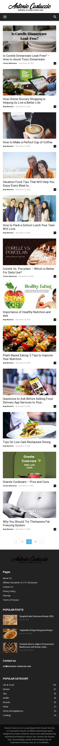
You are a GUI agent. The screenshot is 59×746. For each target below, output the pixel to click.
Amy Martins (8, 106)
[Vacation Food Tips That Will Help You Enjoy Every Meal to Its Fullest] (29, 165)
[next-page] (41, 541)
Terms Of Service (11, 600)
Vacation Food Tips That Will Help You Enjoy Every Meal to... (28, 183)
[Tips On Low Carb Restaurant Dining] (29, 425)
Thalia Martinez (10, 63)
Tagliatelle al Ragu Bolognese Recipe (36, 630)
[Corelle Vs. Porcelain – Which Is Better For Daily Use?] (29, 252)
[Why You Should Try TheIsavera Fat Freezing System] (29, 505)
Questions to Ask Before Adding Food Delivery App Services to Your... (28, 400)
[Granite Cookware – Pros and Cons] (29, 465)
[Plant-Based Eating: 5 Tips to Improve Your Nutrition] (29, 338)
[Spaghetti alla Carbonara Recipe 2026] (10, 620)
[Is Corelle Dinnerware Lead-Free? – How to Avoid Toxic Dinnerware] (29, 38)
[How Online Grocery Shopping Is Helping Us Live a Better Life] (29, 82)
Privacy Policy (9, 591)
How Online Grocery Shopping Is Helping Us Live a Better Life (24, 100)
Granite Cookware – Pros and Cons (26, 482)
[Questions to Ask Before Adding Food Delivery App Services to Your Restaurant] (29, 382)
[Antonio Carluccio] (29, 6)
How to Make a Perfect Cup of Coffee (27, 142)
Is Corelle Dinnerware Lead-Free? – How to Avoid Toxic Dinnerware (26, 57)
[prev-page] (16, 541)
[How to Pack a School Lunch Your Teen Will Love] (29, 208)
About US (7, 578)
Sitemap (6, 595)
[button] (4, 17)
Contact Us (8, 586)
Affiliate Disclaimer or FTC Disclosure (20, 582)
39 (36, 541)
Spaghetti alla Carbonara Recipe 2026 (36, 616)
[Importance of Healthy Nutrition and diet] (29, 295)
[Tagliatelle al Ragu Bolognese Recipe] (10, 634)
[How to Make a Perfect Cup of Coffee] (29, 125)
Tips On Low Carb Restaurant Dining (27, 442)
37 (22, 541)
